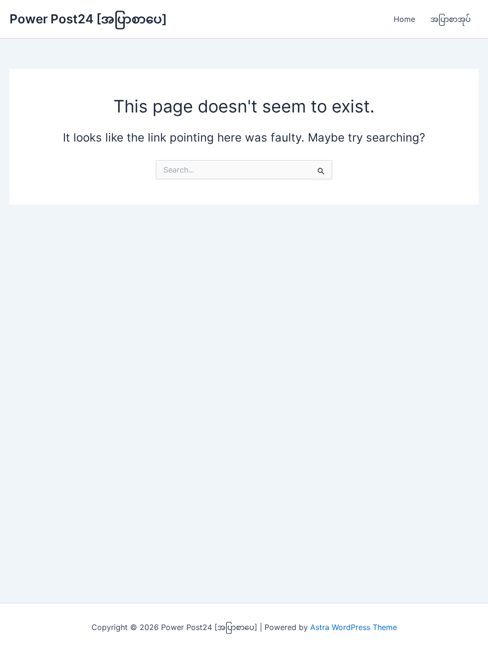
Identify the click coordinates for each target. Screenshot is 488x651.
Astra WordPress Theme (353, 627)
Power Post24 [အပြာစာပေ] (88, 18)
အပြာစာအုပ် (450, 19)
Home (404, 19)
